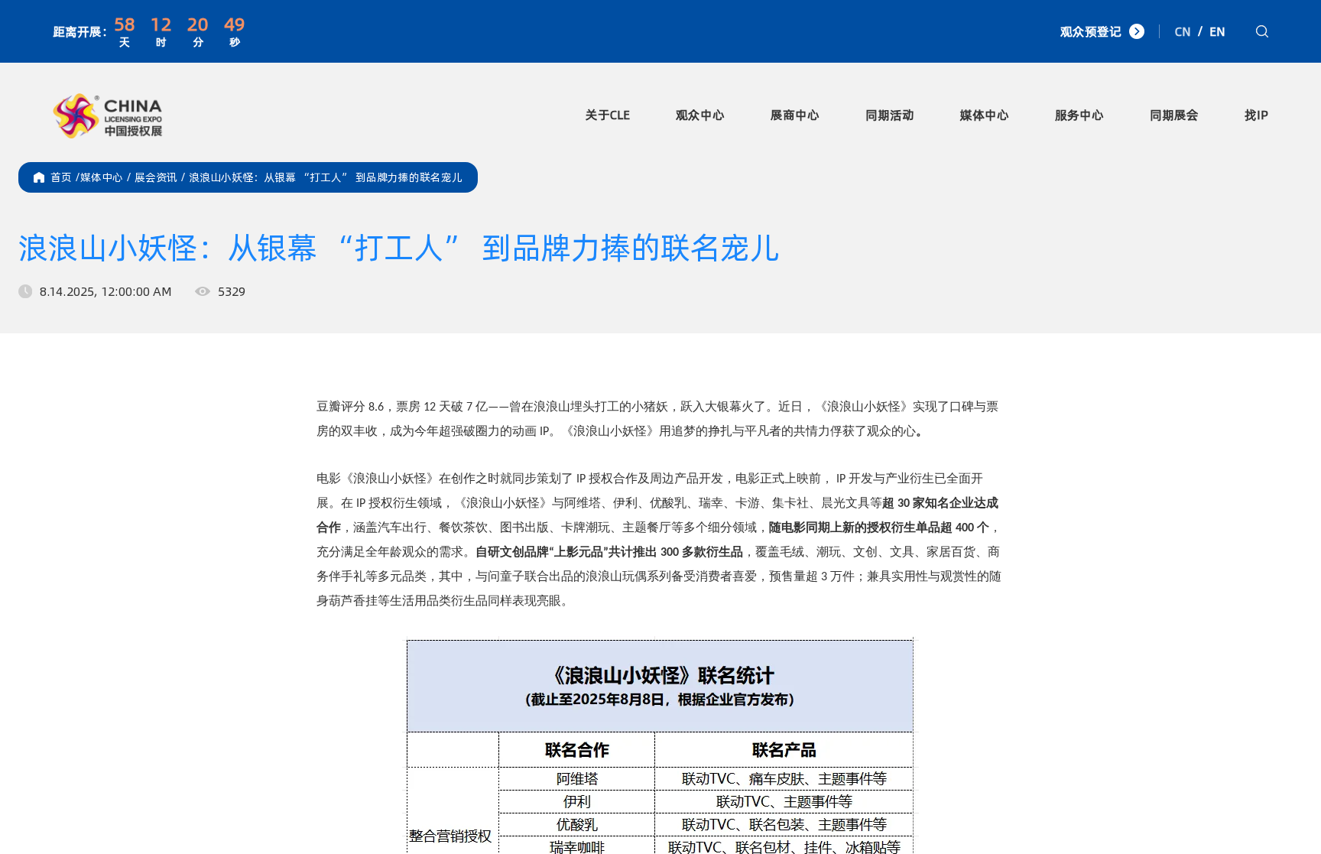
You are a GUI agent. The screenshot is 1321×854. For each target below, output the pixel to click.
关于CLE (608, 114)
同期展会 (1174, 114)
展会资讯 (162, 177)
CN (1183, 31)
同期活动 (889, 114)
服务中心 (1079, 114)
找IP (1256, 114)
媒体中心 (984, 114)
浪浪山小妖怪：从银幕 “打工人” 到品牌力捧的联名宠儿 (326, 177)
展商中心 (795, 114)
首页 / (65, 177)
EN (1217, 31)
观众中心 (700, 114)
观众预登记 (1090, 31)
